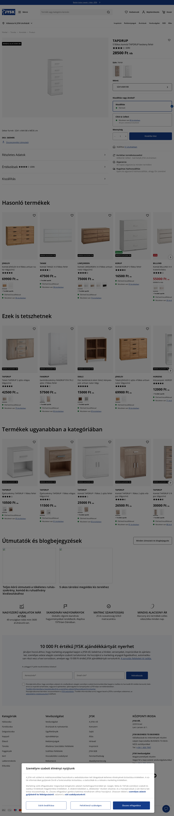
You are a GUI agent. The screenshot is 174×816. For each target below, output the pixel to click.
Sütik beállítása (46, 805)
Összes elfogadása (131, 805)
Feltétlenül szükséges (91, 805)
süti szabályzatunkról (75, 794)
